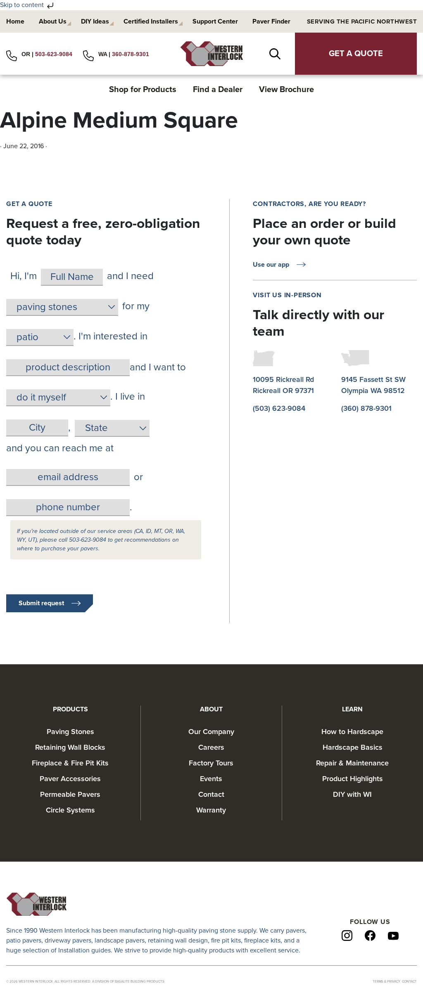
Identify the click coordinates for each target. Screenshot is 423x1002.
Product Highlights (352, 778)
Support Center (215, 21)
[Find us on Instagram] (347, 935)
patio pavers (23, 940)
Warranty (211, 810)
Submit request (41, 603)
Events (211, 778)
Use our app (271, 265)
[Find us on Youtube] (393, 935)
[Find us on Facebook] (370, 935)
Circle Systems (70, 810)
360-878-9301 (130, 54)
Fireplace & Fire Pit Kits (70, 762)
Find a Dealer (217, 90)
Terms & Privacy (386, 981)
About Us (53, 21)
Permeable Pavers (70, 794)
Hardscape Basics (353, 747)
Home (15, 21)
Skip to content (22, 5)
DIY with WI (352, 794)
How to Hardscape (352, 731)
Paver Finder (271, 21)
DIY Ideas (95, 21)
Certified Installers (151, 21)
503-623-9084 (53, 54)
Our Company (211, 731)
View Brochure (286, 90)
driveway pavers (68, 940)
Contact (211, 794)
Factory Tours (211, 762)
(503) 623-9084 (279, 408)
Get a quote (356, 54)
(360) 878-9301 (366, 408)
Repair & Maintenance (352, 762)
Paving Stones (70, 731)
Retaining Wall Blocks (70, 747)
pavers (295, 930)
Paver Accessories (70, 778)
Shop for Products (142, 90)
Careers (211, 747)
